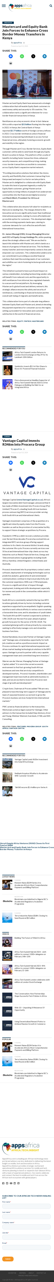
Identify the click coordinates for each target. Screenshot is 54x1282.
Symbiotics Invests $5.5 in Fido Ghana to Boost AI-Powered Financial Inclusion (31, 367)
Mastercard (38, 321)
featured (21, 726)
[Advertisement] (27, 409)
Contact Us (41, 1273)
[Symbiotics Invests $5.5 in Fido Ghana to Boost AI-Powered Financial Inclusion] (7, 370)
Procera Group (34, 726)
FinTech (27, 321)
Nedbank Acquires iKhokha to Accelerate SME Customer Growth (31, 774)
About (31, 1273)
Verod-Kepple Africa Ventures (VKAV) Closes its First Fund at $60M (24, 844)
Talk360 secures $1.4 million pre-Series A (31, 787)
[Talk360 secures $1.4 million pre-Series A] (7, 791)
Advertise (12, 1273)
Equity (20, 321)
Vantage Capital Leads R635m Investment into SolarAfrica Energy (31, 760)
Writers (22, 1273)
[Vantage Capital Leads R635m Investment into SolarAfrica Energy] (7, 763)
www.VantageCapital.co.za (29, 499)
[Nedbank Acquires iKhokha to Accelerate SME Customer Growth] (7, 777)
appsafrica (18, 43)
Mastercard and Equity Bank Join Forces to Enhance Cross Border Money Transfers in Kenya (27, 848)
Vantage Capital (17, 728)
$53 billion (26, 124)
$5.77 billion (16, 130)
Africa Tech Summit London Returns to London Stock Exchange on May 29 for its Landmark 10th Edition (31, 354)
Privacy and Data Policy (28, 1275)
